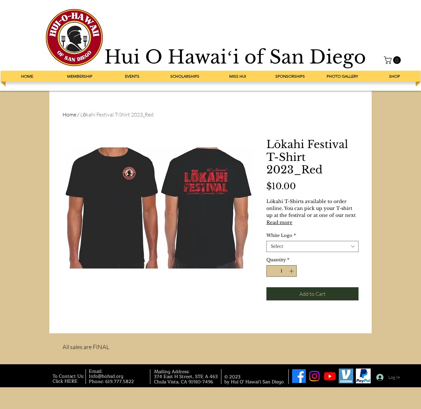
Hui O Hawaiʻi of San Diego (235, 57)
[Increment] (292, 271)
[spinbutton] (281, 271)
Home (69, 114)
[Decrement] (271, 271)
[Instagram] (314, 376)
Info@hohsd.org (106, 376)
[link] (393, 60)
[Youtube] (330, 376)
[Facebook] (299, 376)
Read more (279, 222)
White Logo (281, 235)
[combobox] (312, 246)
